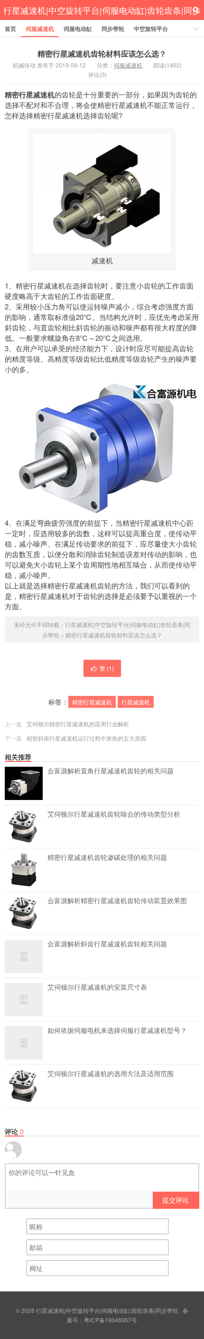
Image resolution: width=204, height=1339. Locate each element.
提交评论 (175, 1199)
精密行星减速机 (92, 702)
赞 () (107, 668)
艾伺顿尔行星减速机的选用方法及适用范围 (110, 1073)
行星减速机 (135, 702)
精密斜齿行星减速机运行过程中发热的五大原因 (86, 738)
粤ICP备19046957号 (110, 1320)
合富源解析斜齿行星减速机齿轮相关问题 (107, 944)
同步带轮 (113, 28)
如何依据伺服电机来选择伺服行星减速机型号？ (117, 1030)
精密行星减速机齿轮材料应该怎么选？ (102, 53)
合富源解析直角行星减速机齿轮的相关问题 (110, 771)
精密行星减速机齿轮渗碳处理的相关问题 (107, 857)
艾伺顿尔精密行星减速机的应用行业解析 (78, 724)
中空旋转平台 (151, 28)
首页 (10, 28)
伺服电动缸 (78, 28)
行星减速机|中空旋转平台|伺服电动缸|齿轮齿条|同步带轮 (102, 20)
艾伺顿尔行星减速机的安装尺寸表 (97, 987)
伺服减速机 (40, 28)
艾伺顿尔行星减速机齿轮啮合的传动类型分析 (113, 814)
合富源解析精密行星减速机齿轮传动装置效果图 (117, 900)
